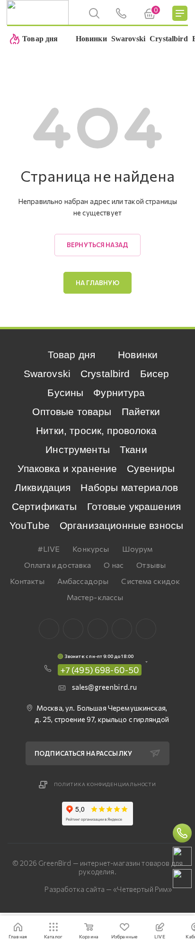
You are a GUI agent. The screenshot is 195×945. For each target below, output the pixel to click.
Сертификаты (44, 506)
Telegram (98, 629)
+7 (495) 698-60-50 (100, 670)
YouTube (29, 525)
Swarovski (47, 373)
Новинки (138, 354)
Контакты (27, 580)
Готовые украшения (134, 506)
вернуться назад (97, 245)
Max (73, 629)
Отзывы (151, 564)
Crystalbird (105, 373)
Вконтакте (49, 629)
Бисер (154, 373)
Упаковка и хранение (67, 468)
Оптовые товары (71, 411)
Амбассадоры (83, 580)
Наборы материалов (129, 487)
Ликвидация (43, 487)
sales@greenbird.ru (104, 687)
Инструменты (77, 449)
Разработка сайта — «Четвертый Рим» (108, 889)
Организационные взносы (121, 525)
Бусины (65, 392)
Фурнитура (119, 392)
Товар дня (71, 354)
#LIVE (48, 548)
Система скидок (150, 580)
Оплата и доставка (57, 564)
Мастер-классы (95, 597)
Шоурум (137, 548)
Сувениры (151, 468)
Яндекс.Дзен (146, 629)
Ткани (133, 449)
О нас (114, 564)
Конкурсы (90, 548)
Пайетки (141, 411)
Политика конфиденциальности (105, 784)
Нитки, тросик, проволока (96, 430)
